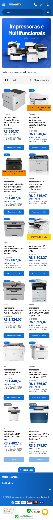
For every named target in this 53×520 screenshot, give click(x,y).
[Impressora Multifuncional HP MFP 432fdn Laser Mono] (14, 414)
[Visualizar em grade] (6, 80)
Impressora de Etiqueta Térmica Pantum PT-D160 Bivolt (11, 121)
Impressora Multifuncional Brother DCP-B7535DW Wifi (14, 310)
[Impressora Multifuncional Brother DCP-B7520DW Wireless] (14, 228)
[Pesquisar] (48, 12)
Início (4, 72)
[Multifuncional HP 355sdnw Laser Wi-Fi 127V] (39, 228)
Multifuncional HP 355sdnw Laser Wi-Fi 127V (38, 248)
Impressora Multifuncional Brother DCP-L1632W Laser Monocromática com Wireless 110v (14, 187)
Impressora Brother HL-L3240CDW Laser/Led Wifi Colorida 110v (37, 185)
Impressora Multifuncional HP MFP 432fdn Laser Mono (12, 435)
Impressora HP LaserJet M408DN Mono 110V (12, 372)
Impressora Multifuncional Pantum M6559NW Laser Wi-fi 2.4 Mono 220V (38, 122)
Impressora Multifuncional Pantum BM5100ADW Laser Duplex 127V (38, 373)
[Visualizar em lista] (14, 80)
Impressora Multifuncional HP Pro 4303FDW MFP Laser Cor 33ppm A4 (39, 435)
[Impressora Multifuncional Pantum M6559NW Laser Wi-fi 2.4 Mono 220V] (39, 99)
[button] (4, 4)
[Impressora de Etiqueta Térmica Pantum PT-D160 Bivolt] (14, 99)
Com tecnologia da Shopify (38, 497)
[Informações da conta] (42, 5)
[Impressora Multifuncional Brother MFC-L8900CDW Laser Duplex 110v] (39, 290)
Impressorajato (17, 497)
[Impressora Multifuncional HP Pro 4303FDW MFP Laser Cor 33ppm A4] (39, 414)
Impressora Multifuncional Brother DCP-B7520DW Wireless (14, 250)
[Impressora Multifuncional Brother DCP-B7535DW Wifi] (14, 290)
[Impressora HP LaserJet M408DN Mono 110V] (14, 352)
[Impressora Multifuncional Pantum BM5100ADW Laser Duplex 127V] (39, 352)
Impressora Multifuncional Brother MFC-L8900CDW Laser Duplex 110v (39, 312)
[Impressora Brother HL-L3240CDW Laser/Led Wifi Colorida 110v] (39, 164)
